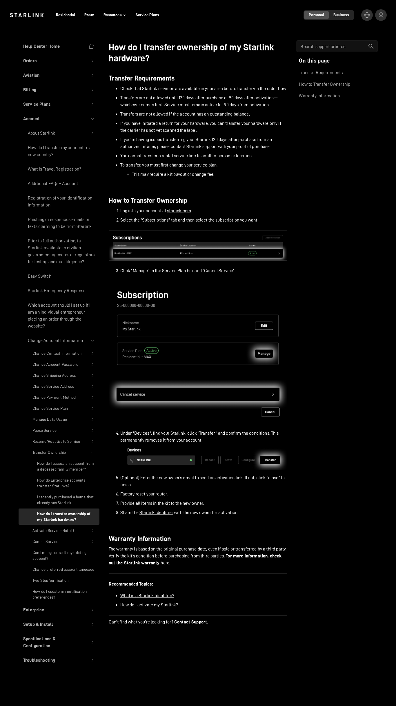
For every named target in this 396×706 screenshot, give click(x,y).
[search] (371, 46)
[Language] (367, 15)
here (165, 562)
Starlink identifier (156, 512)
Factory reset (133, 493)
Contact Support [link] (190, 622)
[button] (59, 61)
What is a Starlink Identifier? (147, 595)
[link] (26, 15)
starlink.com (179, 210)
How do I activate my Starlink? (149, 604)
